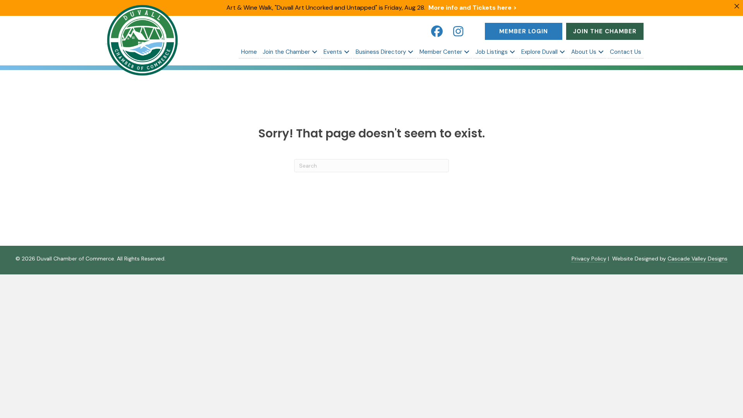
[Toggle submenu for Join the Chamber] (314, 52)
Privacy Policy (589, 258)
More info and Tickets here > (472, 7)
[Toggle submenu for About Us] (601, 52)
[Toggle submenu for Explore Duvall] (562, 52)
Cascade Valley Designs (698, 258)
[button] (437, 31)
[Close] (737, 6)
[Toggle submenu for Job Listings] (512, 52)
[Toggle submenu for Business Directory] (410, 52)
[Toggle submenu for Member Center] (466, 52)
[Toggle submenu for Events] (346, 52)
